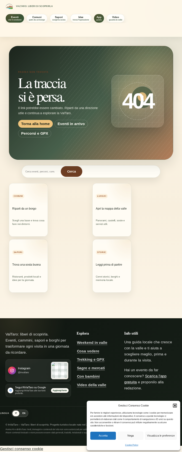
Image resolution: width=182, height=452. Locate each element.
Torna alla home (35, 124)
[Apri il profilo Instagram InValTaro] (59, 370)
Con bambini (88, 376)
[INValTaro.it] (9, 6)
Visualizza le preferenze (161, 435)
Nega (130, 435)
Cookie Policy (131, 445)
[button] (175, 405)
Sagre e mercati (91, 368)
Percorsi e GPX (34, 133)
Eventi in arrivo (71, 124)
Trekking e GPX (91, 359)
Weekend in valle (92, 342)
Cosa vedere (88, 351)
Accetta (103, 435)
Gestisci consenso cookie (21, 449)
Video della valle (91, 385)
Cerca (71, 171)
